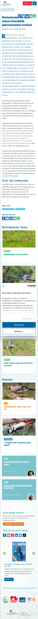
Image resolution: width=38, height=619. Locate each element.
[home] (10, 3)
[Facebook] (4, 535)
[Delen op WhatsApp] (34, 16)
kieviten (28, 163)
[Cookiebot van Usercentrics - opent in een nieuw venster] (27, 286)
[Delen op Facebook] (19, 16)
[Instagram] (12, 535)
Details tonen (27, 318)
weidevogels (20, 209)
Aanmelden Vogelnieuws (13, 524)
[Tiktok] (24, 535)
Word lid (9, 579)
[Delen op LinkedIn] (27, 16)
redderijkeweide (8, 209)
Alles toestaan (19, 325)
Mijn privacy (14, 588)
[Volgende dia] (33, 568)
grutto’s (22, 163)
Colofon (32, 588)
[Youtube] (8, 535)
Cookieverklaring (24, 588)
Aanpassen (18, 331)
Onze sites (6, 588)
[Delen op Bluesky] (23, 16)
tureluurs (5, 166)
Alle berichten (8, 9)
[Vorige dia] (4, 568)
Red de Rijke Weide (22, 171)
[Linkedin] (16, 535)
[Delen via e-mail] (30, 16)
